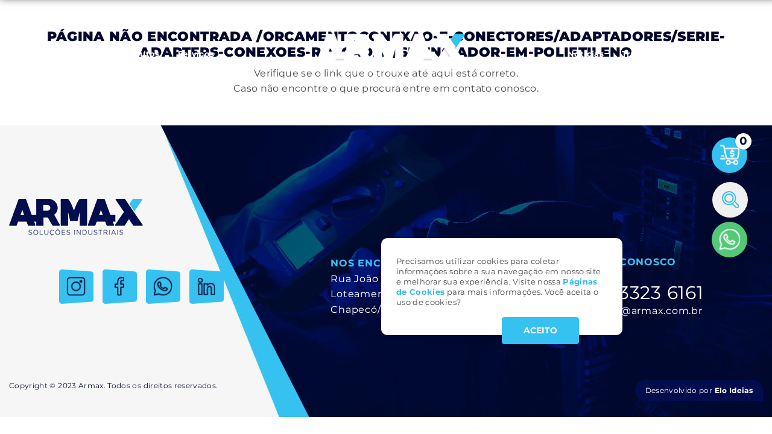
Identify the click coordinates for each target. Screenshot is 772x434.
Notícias (586, 53)
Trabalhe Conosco (661, 53)
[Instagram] (76, 286)
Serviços (196, 53)
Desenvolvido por (699, 390)
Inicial (31, 53)
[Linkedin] (206, 286)
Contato (736, 53)
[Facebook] (120, 286)
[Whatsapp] (729, 239)
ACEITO (540, 330)
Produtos (139, 53)
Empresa (81, 53)
